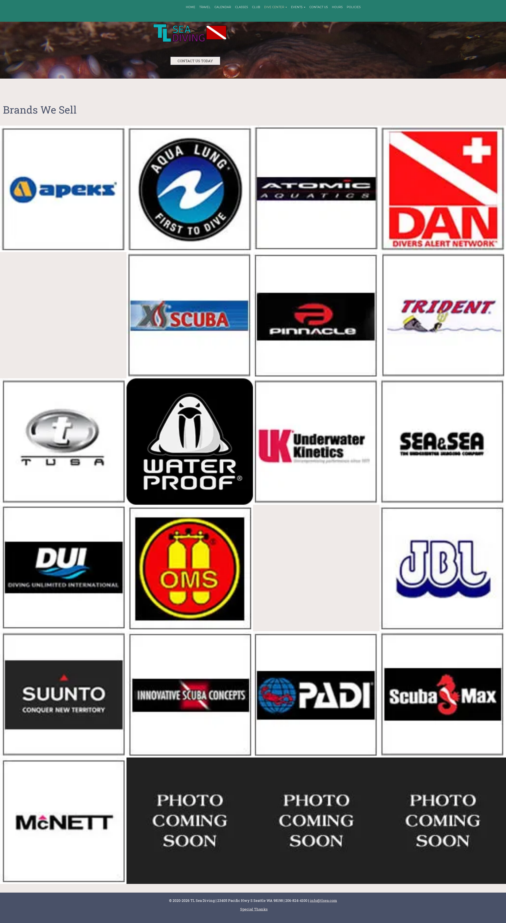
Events (297, 7)
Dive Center (274, 7)
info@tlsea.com (323, 900)
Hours (337, 7)
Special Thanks (254, 909)
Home (190, 7)
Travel (205, 7)
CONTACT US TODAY (195, 60)
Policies (354, 7)
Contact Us (318, 7)
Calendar (222, 7)
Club (256, 7)
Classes (241, 7)
